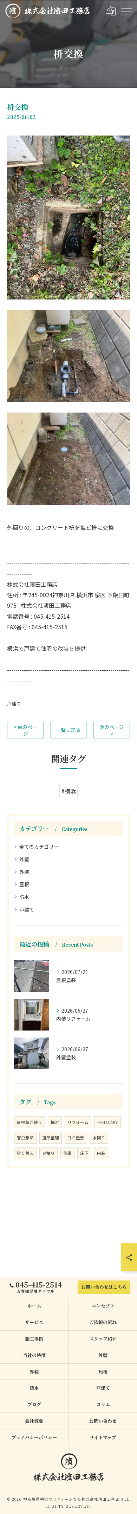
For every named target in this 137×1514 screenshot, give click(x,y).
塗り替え (25, 1153)
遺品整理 (50, 1137)
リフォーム (78, 1122)
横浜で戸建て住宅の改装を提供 (46, 648)
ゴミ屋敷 (75, 1137)
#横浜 (68, 791)
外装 (24, 871)
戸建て (14, 703)
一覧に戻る (68, 729)
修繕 (67, 1153)
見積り (48, 1153)
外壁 (24, 859)
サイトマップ (103, 1437)
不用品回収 (107, 1122)
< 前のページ (25, 730)
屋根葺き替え (29, 1122)
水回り (99, 1137)
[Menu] (126, 10)
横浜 (55, 1122)
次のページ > (111, 730)
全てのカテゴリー (39, 846)
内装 (101, 1153)
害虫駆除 (25, 1137)
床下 (84, 1153)
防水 (24, 896)
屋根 (24, 884)
